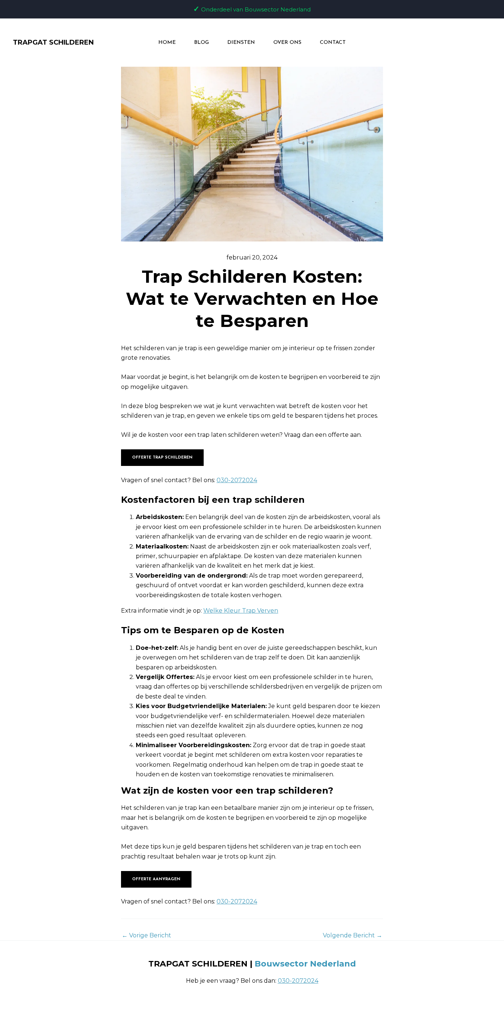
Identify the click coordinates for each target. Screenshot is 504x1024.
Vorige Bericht (146, 935)
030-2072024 (237, 480)
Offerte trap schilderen (162, 458)
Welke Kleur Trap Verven (240, 610)
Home (167, 42)
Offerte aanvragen (156, 879)
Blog (201, 42)
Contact (333, 42)
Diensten (241, 42)
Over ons (287, 42)
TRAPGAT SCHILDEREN (53, 42)
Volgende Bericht (352, 935)
